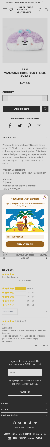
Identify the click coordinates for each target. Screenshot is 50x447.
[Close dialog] (45, 197)
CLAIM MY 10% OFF (25, 244)
